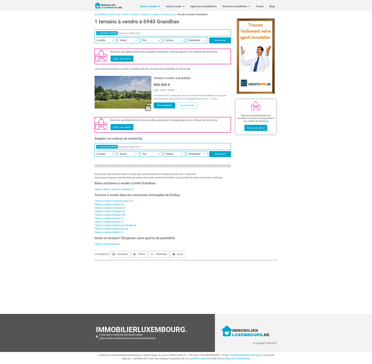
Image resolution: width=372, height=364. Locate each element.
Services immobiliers (234, 6)
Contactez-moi (187, 105)
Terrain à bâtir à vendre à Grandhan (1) (114, 189)
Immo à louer (173, 6)
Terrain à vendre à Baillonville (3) (111, 228)
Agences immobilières (203, 6)
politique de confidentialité (236, 358)
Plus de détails (164, 105)
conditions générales (200, 358)
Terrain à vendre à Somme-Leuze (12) (113, 201)
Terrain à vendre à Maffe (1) (108, 232)
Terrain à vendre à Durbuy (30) (110, 214)
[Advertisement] (183, 287)
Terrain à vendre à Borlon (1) (109, 221)
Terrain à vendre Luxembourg (158, 14)
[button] (120, 254)
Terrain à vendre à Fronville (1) (110, 208)
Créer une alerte (122, 58)
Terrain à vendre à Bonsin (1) (109, 218)
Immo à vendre (148, 6)
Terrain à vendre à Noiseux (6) (109, 211)
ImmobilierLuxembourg (107, 14)
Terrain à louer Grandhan (107, 244)
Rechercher (220, 40)
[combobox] (162, 32)
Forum (260, 6)
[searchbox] (133, 33)
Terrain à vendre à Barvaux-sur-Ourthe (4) (115, 225)
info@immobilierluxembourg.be (245, 355)
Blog (272, 6)
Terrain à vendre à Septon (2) (109, 204)
